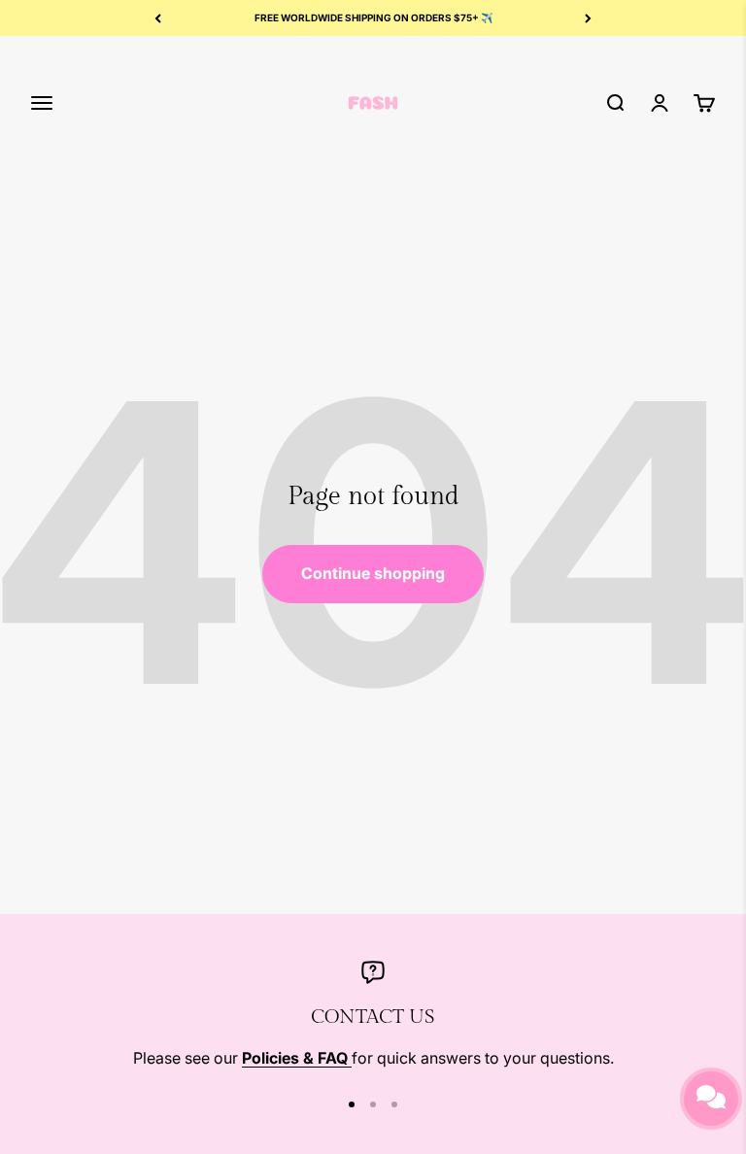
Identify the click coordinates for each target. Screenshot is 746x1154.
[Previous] (157, 18)
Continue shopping (373, 573)
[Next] (588, 18)
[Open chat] (711, 1099)
